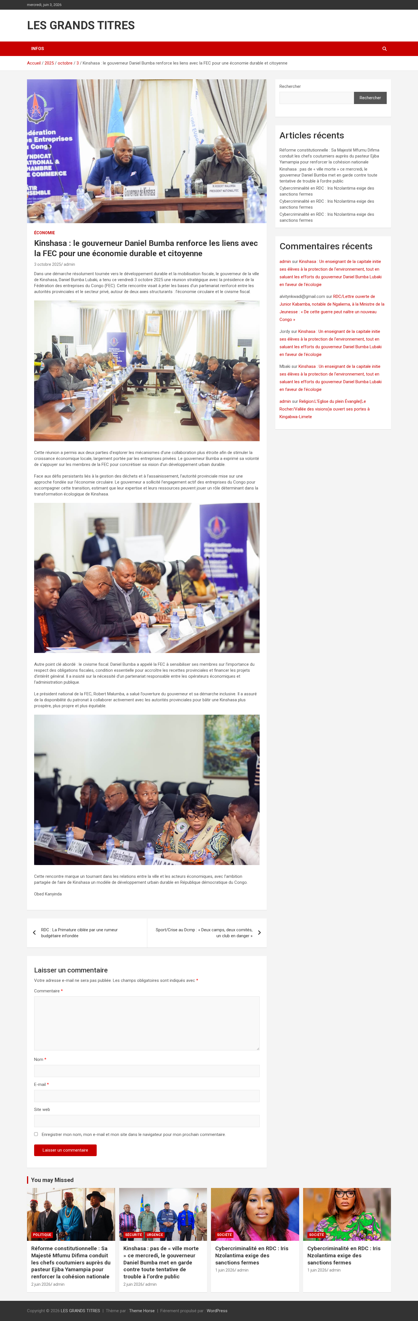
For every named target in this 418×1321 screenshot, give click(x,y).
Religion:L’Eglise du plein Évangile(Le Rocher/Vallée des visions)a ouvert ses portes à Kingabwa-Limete (325, 409)
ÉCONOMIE (44, 233)
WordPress (217, 1310)
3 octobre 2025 (47, 264)
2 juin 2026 (41, 1284)
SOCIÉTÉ (224, 1235)
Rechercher (290, 86)
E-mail (41, 1084)
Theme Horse (142, 1310)
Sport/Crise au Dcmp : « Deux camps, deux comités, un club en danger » (204, 932)
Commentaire (48, 991)
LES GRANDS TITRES (81, 25)
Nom (40, 1059)
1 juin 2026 (225, 1270)
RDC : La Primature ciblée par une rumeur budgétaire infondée (79, 932)
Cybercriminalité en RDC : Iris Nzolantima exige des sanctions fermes (251, 1255)
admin (69, 264)
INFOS (37, 48)
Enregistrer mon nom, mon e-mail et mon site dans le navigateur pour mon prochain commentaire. (134, 1134)
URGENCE (155, 1235)
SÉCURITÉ (133, 1235)
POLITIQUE (42, 1235)
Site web (42, 1109)
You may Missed (52, 1180)
